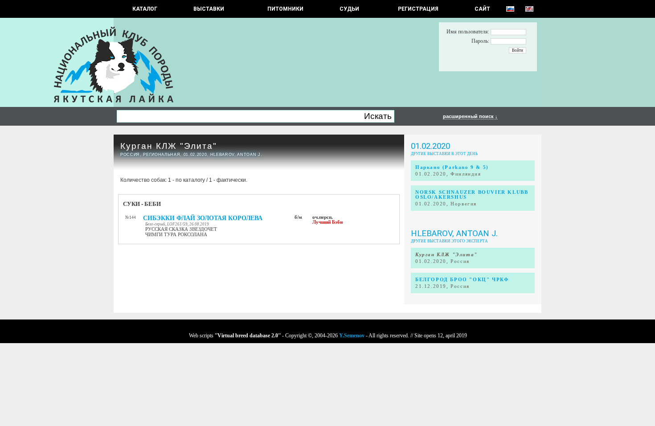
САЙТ (482, 9)
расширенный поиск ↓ (470, 116)
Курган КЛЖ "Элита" (168, 146)
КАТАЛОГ (144, 9)
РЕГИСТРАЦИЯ (418, 9)
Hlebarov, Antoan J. (454, 233)
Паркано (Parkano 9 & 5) (452, 167)
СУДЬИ (349, 9)
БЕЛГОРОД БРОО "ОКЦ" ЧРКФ (461, 279)
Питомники (285, 9)
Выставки (208, 9)
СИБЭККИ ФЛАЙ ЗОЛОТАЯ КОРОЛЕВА (202, 218)
